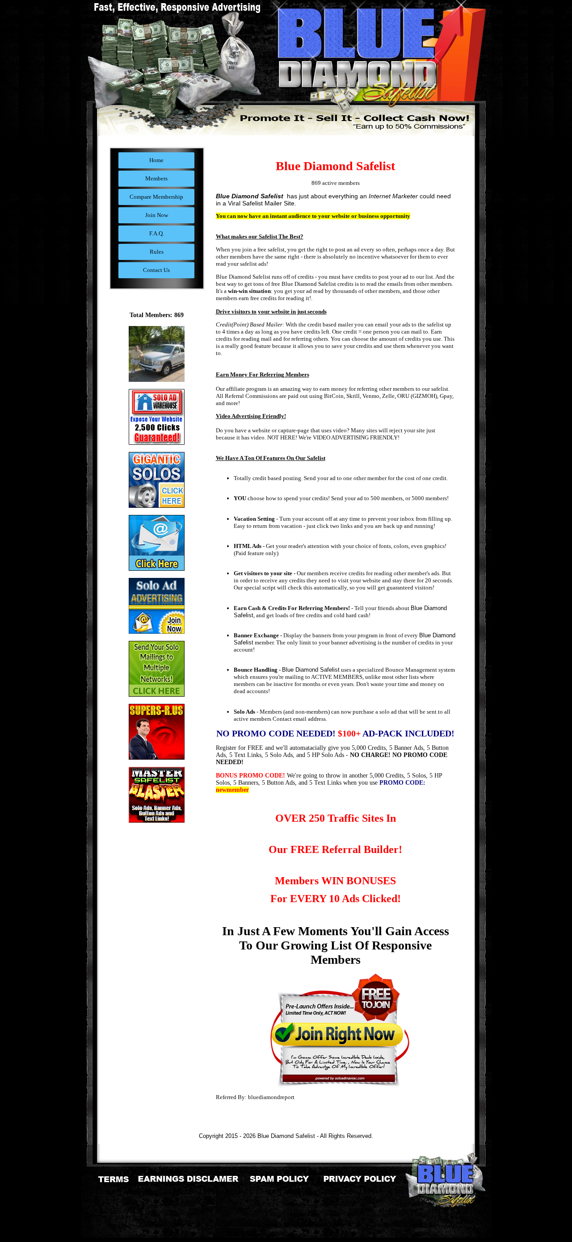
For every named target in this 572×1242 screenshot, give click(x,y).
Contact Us (156, 270)
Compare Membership (156, 196)
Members (156, 178)
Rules (157, 251)
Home (156, 160)
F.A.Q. (156, 233)
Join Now (156, 215)
